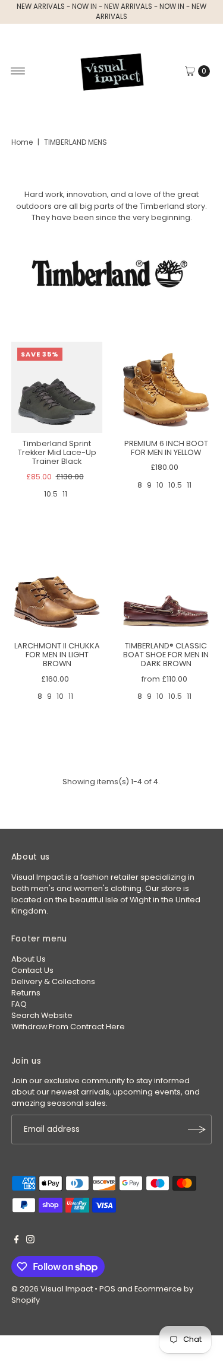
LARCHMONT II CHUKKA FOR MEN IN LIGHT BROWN (57, 655)
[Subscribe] (197, 1129)
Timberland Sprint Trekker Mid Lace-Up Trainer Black (57, 452)
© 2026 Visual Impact (52, 1289)
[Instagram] (30, 1241)
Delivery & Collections (53, 981)
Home (22, 142)
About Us (28, 959)
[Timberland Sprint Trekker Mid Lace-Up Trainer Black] (57, 387)
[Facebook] (16, 1241)
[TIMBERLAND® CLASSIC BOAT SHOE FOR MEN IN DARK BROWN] (166, 589)
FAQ (19, 1004)
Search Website (42, 1015)
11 (64, 494)
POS (107, 1289)
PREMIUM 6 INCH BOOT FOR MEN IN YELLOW (166, 447)
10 (160, 485)
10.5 (51, 494)
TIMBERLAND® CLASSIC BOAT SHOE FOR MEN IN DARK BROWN (166, 655)
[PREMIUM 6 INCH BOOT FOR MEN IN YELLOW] (166, 387)
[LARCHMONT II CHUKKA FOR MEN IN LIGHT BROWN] (57, 589)
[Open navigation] (18, 71)
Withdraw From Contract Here (68, 1027)
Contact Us (32, 970)
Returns (25, 993)
